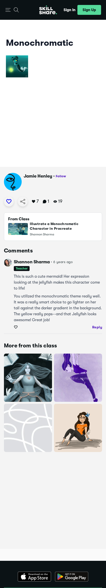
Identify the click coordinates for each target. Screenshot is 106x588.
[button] (8, 10)
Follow (61, 176)
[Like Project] (9, 201)
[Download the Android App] (71, 577)
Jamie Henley (38, 176)
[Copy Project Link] (23, 201)
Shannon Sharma (32, 261)
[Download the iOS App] (34, 577)
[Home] (48, 9)
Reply (97, 327)
